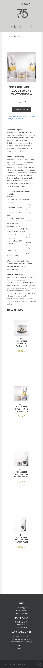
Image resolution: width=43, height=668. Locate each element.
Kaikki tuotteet (14, 37)
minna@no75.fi (26, 642)
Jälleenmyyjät (21, 608)
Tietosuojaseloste (21, 613)
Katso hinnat (17, 116)
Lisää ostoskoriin (21, 109)
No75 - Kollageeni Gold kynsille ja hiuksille (21, 117)
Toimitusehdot (21, 610)
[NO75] (21, 17)
